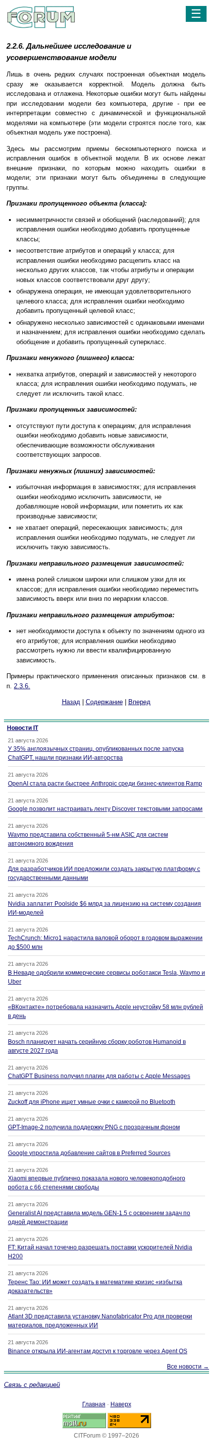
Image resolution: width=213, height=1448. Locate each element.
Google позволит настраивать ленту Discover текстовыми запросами (105, 808)
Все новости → (188, 1366)
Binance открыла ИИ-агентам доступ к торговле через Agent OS (97, 1351)
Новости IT (22, 727)
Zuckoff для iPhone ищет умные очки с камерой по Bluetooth (91, 1101)
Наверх (120, 1404)
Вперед (139, 702)
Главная (94, 1404)
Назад (71, 702)
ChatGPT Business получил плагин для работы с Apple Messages (99, 1076)
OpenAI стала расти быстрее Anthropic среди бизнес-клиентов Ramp (105, 783)
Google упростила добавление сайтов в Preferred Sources (89, 1153)
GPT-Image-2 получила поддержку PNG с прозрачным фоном (94, 1127)
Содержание (104, 702)
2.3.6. (22, 686)
